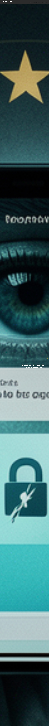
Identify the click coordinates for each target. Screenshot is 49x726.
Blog (30, 2)
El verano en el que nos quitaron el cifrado (33, 366)
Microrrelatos (37, 2)
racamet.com (7, 1)
